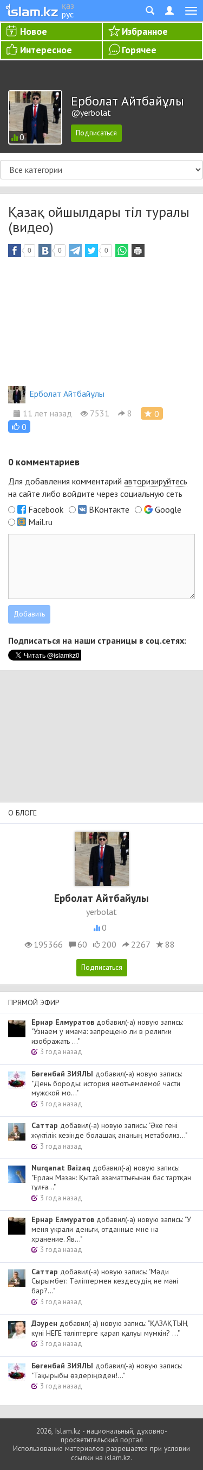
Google (168, 509)
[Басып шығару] (138, 250)
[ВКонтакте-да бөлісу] (44, 250)
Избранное (145, 31)
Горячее (139, 49)
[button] (19, 426)
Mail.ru (40, 522)
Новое (33, 31)
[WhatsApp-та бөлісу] (121, 250)
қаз (68, 5)
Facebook (45, 509)
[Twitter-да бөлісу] (91, 250)
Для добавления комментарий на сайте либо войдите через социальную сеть (97, 487)
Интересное (46, 49)
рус (68, 14)
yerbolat (101, 911)
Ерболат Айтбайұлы (66, 393)
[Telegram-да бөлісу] (75, 250)
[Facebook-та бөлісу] (14, 250)
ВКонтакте (109, 509)
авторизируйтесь (155, 481)
